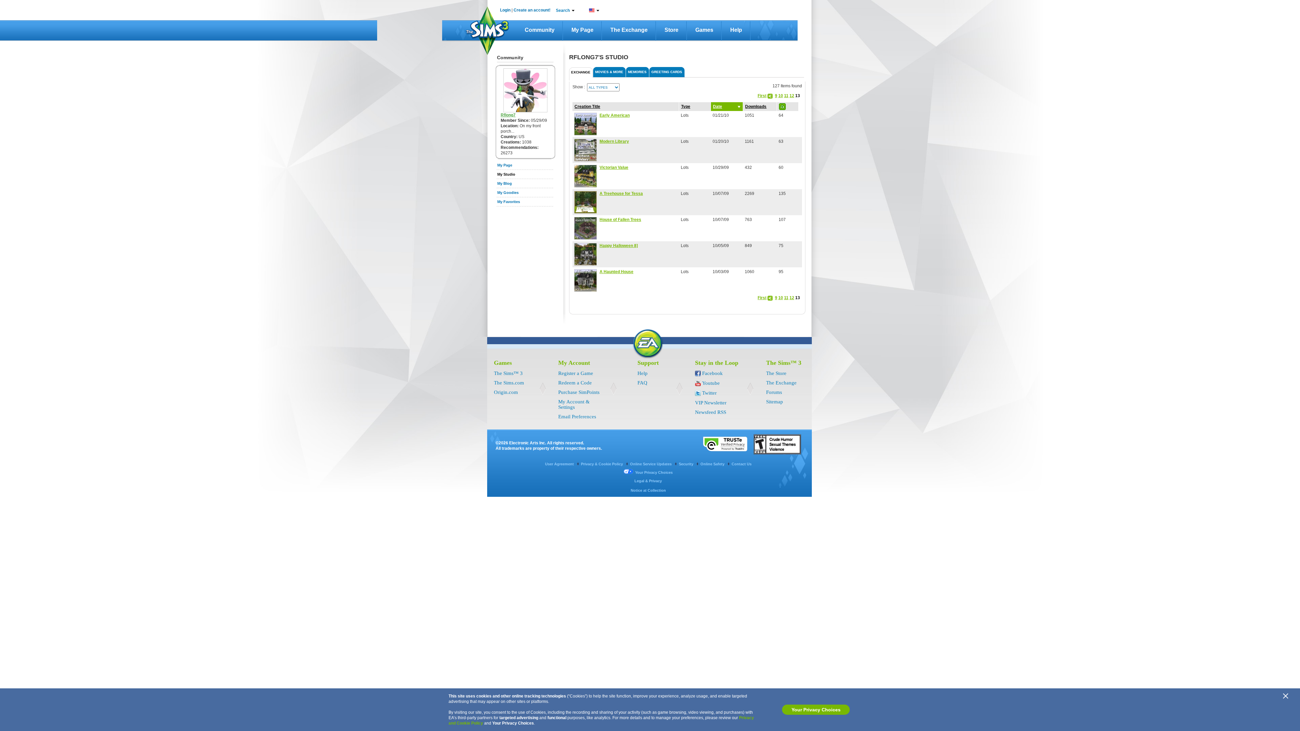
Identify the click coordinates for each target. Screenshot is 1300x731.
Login (505, 10)
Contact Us (742, 464)
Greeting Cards (666, 72)
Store (671, 30)
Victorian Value (614, 167)
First (762, 95)
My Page (582, 30)
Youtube (711, 383)
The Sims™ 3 (508, 373)
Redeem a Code (575, 382)
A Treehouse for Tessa (621, 193)
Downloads (755, 106)
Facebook (712, 373)
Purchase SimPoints (579, 392)
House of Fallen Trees (620, 219)
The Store (776, 373)
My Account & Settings (574, 404)
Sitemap (774, 401)
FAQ (642, 382)
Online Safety (712, 464)
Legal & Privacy (648, 481)
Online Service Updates (651, 464)
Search (563, 10)
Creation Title (587, 106)
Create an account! (532, 10)
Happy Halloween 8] (619, 245)
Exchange (580, 72)
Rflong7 (508, 115)
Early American (615, 115)
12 (791, 95)
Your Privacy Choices (816, 709)
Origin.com (506, 392)
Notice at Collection (648, 490)
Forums (774, 392)
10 (780, 95)
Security (686, 464)
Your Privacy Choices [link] (654, 472)
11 (786, 95)
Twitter (709, 393)
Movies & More (609, 72)
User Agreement (560, 464)
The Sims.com (509, 382)
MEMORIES (637, 72)
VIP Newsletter (711, 402)
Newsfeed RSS (710, 412)
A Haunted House (616, 271)
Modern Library (614, 141)
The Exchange (629, 30)
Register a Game (575, 373)
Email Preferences (577, 416)
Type (685, 106)
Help (736, 30)
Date (717, 106)
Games (704, 30)
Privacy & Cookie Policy (602, 464)
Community (540, 30)
